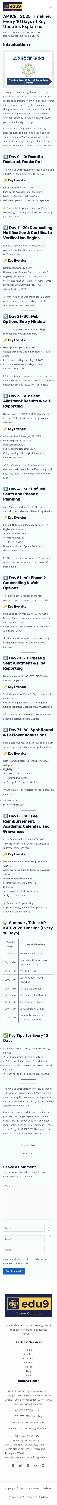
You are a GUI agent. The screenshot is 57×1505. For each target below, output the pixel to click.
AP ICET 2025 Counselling (28, 1410)
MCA (33, 32)
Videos (28, 1366)
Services (28, 1362)
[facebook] (13, 1465)
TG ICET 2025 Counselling (28, 1416)
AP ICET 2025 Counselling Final (28, 1422)
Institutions (29, 1358)
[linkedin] (43, 1465)
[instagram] (28, 1465)
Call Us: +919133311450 (27, 1436)
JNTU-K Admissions (13, 804)
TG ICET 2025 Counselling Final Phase (28, 1428)
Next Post (28, 1153)
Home (28, 1349)
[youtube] (36, 1465)
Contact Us (29, 1375)
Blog (28, 1371)
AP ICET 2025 (40, 92)
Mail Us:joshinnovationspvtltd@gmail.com (27, 1457)
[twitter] (21, 1465)
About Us (29, 1354)
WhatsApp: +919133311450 (27, 1440)
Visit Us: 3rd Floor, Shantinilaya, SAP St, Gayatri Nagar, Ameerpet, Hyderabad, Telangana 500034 (25, 1449)
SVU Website (10, 800)
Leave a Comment (12, 32)
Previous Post (28, 1145)
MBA (26, 32)
